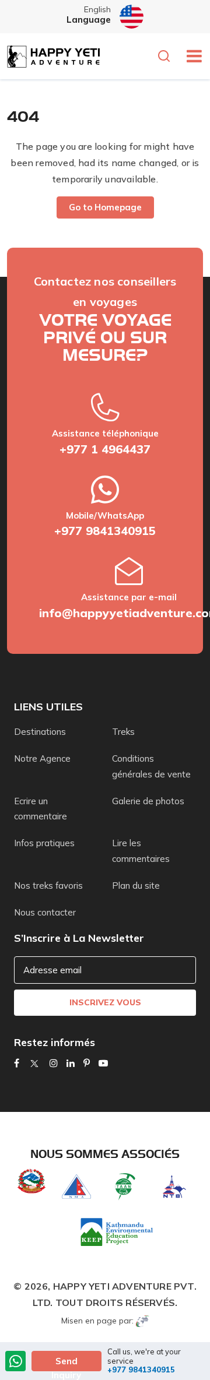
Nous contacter (45, 912)
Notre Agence (42, 758)
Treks (123, 731)
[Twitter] (34, 1063)
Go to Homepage (105, 207)
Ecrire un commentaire (40, 808)
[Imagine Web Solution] (142, 1320)
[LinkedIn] (70, 1063)
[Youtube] (103, 1063)
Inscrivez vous (105, 1002)
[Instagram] (54, 1063)
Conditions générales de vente (151, 766)
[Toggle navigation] (190, 56)
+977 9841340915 (105, 530)
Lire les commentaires (141, 850)
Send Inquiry (66, 1363)
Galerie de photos (148, 801)
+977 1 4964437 (105, 449)
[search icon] (167, 57)
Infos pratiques (44, 843)
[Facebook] (16, 1063)
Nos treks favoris (48, 885)
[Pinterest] (86, 1063)
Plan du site (136, 885)
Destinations (40, 731)
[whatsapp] (15, 1362)
